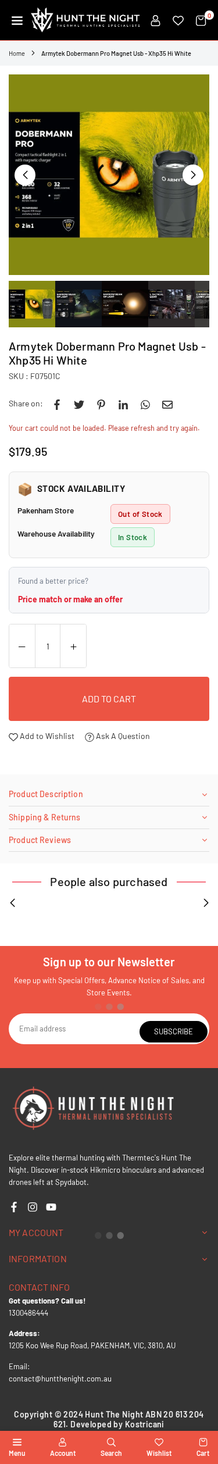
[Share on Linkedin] (123, 403)
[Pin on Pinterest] (101, 403)
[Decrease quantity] (22, 646)
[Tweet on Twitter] (79, 403)
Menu (17, 1453)
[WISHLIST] (178, 20)
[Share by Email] (167, 403)
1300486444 (28, 1312)
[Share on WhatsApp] (145, 403)
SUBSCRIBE (173, 1031)
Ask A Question (122, 736)
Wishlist (158, 1453)
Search (111, 1453)
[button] (17, 20)
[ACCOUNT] (155, 20)
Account (63, 1453)
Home (17, 53)
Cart (202, 1453)
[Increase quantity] (73, 646)
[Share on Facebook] (57, 403)
